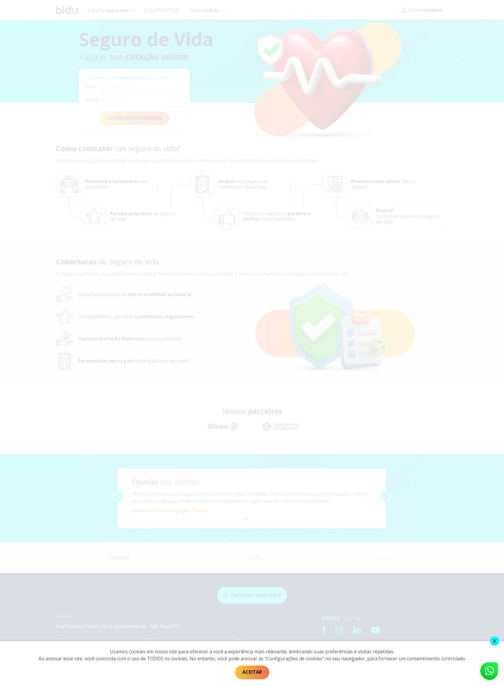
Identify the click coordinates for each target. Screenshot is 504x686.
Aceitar (252, 672)
